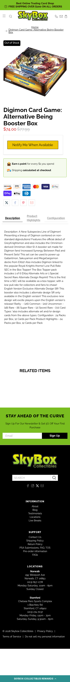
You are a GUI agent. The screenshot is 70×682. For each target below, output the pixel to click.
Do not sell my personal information (45, 636)
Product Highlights (33, 218)
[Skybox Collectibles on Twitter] (37, 486)
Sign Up (55, 435)
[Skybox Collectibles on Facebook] (27, 486)
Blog (35, 510)
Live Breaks (35, 520)
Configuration (56, 218)
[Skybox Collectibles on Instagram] (32, 486)
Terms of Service (12, 636)
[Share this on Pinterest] (23, 202)
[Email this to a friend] (32, 202)
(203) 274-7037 (35, 612)
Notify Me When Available (32, 145)
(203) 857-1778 (35, 582)
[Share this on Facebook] (15, 202)
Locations (35, 517)
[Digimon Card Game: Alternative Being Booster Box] (34, 71)
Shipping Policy (35, 540)
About (35, 506)
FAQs (35, 554)
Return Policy (35, 544)
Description (12, 218)
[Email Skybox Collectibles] (42, 486)
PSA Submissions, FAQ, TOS (35, 547)
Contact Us (35, 537)
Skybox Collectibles (22, 631)
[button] (35, 678)
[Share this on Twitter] (6, 202)
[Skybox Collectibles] (33, 16)
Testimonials (35, 513)
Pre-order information (35, 551)
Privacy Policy (45, 631)
